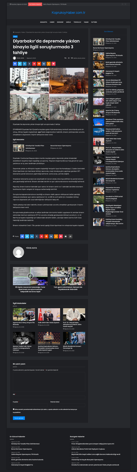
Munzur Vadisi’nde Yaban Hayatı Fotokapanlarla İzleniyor (22, 348)
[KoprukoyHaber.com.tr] (68, 12)
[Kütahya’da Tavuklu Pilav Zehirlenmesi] (18, 148)
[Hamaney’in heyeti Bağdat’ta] (98, 74)
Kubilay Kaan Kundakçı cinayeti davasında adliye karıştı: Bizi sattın (114, 221)
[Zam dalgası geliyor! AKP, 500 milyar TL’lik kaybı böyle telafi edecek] (98, 101)
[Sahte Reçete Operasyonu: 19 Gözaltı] (98, 56)
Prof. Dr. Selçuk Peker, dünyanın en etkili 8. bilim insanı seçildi (72, 324)
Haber (52, 22)
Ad (14, 394)
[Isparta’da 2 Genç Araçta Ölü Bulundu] (24, 314)
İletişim (94, 22)
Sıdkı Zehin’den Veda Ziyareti (48, 323)
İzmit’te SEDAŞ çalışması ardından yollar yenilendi (115, 91)
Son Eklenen (108, 31)
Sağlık (68, 22)
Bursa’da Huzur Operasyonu (61, 146)
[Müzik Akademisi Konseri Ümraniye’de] (74, 338)
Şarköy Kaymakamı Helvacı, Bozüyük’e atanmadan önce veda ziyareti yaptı (48, 348)
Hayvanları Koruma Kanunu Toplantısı (113, 189)
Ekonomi (60, 22)
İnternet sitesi (54, 402)
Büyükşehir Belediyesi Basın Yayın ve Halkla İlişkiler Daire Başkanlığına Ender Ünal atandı (114, 209)
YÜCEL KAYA (20, 58)
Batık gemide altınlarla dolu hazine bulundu (114, 63)
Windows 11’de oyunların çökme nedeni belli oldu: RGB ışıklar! (114, 121)
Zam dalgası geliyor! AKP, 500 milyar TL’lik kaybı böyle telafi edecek (113, 102)
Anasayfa (43, 22)
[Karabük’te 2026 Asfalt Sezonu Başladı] (98, 199)
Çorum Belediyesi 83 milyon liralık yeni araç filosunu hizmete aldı (114, 82)
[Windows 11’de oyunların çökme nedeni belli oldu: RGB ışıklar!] (98, 122)
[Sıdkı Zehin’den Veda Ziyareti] (49, 314)
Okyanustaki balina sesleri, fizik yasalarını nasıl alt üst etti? (114, 131)
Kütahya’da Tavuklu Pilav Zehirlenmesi (113, 40)
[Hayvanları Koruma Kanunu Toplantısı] (98, 190)
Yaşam (86, 22)
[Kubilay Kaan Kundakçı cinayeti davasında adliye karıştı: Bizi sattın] (98, 222)
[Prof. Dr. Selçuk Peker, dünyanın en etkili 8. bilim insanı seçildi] (74, 314)
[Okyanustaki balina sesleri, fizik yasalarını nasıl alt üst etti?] (98, 132)
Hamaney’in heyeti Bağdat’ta (112, 72)
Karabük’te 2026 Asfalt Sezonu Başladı (114, 198)
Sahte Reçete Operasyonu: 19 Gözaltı (54, 4)
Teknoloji (77, 22)
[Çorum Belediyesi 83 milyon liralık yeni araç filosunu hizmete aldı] (98, 83)
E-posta (16, 402)
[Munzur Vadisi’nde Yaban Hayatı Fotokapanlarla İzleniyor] (24, 338)
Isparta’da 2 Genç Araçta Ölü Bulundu (24, 323)
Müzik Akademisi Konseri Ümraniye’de (72, 347)
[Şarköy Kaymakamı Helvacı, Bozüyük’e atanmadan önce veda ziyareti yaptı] (49, 338)
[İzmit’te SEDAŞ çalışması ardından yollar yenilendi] (98, 92)
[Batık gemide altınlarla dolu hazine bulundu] (98, 65)
